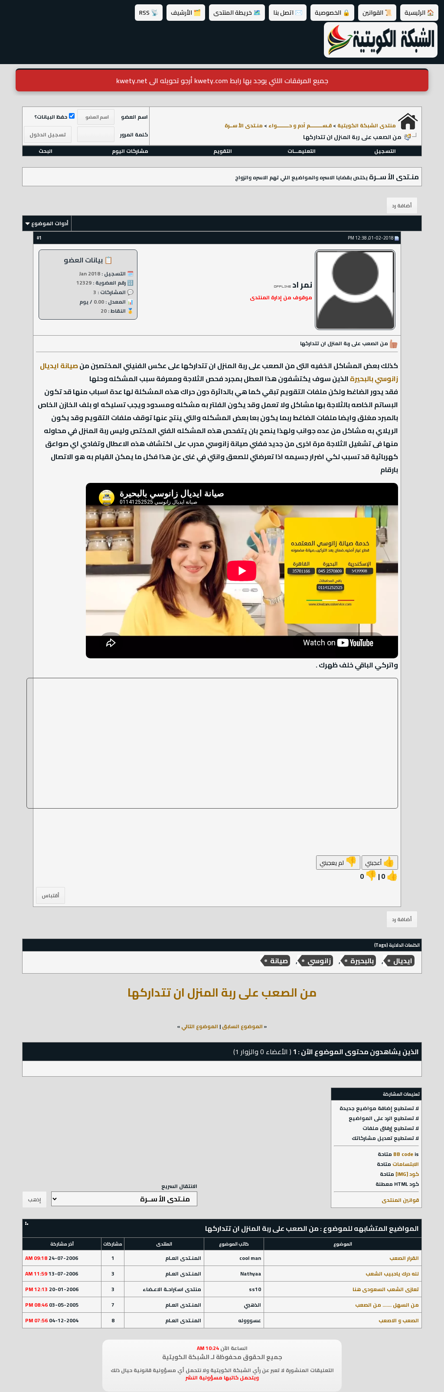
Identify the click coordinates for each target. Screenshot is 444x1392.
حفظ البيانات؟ (50, 117)
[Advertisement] (212, 743)
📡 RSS (148, 12)
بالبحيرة (362, 960)
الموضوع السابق (242, 1026)
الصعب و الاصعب (399, 1320)
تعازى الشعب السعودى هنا (386, 1289)
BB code (403, 1154)
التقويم (222, 151)
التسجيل (385, 151)
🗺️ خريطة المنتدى (237, 12)
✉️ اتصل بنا (287, 12)
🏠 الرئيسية (419, 12)
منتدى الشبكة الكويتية (366, 125)
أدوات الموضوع (50, 223)
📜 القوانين (377, 12)
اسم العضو (134, 117)
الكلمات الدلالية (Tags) (397, 945)
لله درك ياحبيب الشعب (392, 1274)
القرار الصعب (404, 1258)
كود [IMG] (407, 1174)
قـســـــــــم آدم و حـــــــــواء (300, 125)
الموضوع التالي (199, 1026)
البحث (45, 151)
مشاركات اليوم (130, 151)
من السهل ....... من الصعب (387, 1305)
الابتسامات (405, 1164)
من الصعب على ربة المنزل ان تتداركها (222, 992)
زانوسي (319, 960)
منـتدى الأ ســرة (244, 125)
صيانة (279, 960)
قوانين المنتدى (400, 1200)
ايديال (402, 960)
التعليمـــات (301, 151)
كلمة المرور (134, 134)
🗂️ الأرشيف (186, 12)
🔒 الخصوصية (332, 12)
